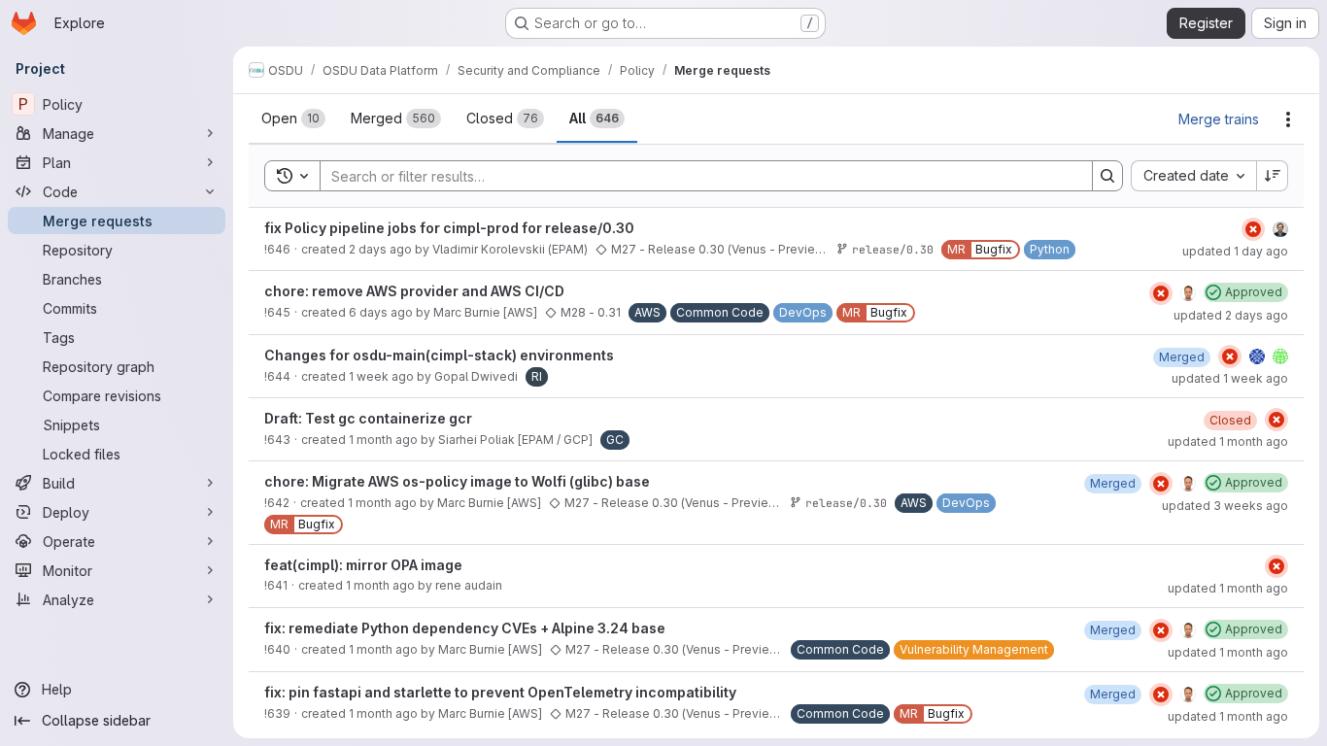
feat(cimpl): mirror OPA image (363, 565)
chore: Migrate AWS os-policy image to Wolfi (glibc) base (457, 481)
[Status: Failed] (1253, 229)
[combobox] (1193, 175)
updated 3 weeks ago (1225, 505)
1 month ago (383, 439)
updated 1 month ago (1228, 441)
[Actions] (1288, 119)
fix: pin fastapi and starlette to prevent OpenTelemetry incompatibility (500, 692)
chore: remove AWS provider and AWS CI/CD (414, 291)
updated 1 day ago (1235, 251)
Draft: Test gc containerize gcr (368, 418)
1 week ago (381, 376)
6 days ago (381, 312)
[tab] (293, 118)
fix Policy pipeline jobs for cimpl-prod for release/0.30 (449, 228)
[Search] (1107, 175)
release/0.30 (893, 249)
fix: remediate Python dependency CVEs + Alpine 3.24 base (464, 628)
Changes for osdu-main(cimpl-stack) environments (439, 355)
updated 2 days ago (1231, 315)
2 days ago (380, 249)
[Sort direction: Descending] (1272, 175)
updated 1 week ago (1230, 378)
